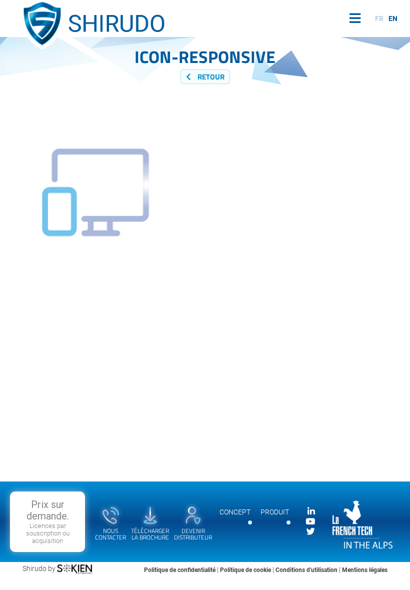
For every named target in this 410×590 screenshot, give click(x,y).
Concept (235, 512)
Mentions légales (365, 570)
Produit (274, 512)
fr (379, 18)
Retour (210, 76)
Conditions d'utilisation (307, 570)
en (393, 18)
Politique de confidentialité (180, 570)
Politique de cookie (246, 570)
